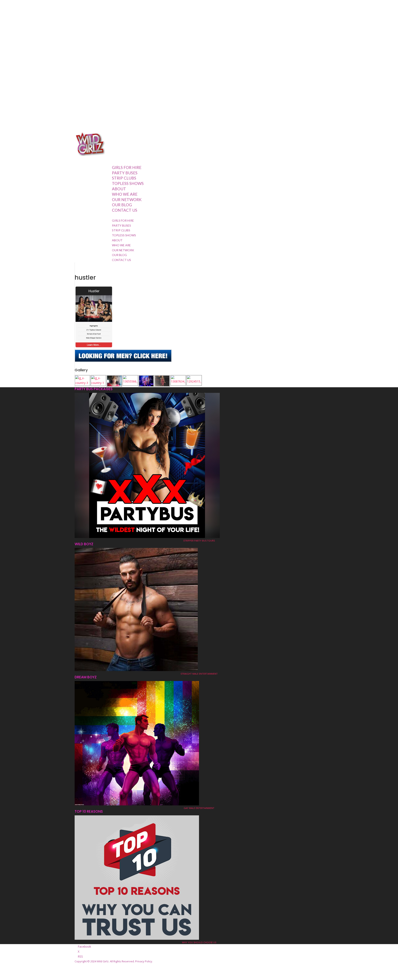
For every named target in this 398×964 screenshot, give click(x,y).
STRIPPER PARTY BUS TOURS (199, 540)
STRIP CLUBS (121, 230)
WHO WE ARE (124, 194)
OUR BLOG (122, 204)
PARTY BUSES (121, 225)
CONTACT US (124, 210)
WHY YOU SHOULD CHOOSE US (199, 942)
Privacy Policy (143, 961)
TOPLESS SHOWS (128, 183)
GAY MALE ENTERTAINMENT (199, 808)
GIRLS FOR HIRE (123, 220)
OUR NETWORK (127, 199)
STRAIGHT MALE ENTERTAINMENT (199, 673)
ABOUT (117, 240)
